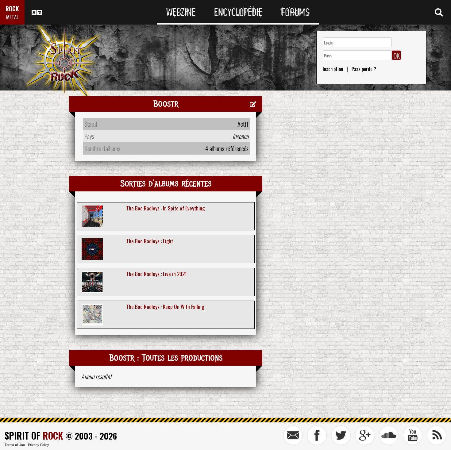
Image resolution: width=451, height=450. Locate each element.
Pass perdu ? (364, 69)
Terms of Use (15, 444)
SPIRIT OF (34, 435)
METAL (12, 17)
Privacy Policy (38, 444)
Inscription (333, 69)
